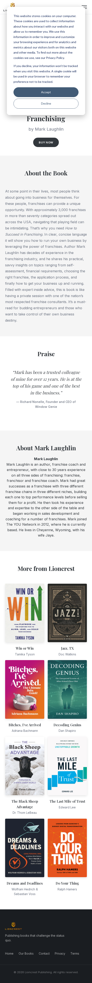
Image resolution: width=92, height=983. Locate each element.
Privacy (60, 953)
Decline (46, 103)
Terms (74, 953)
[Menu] (84, 7)
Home (9, 953)
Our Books (26, 953)
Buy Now (46, 142)
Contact (44, 953)
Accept (46, 92)
